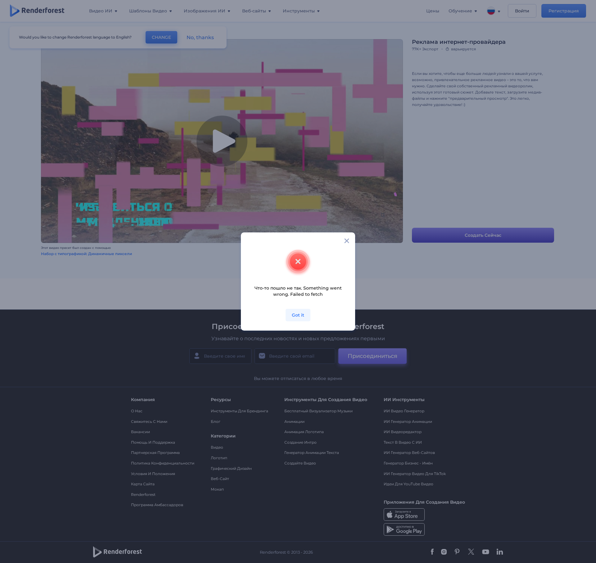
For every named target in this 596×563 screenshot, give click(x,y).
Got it (298, 315)
